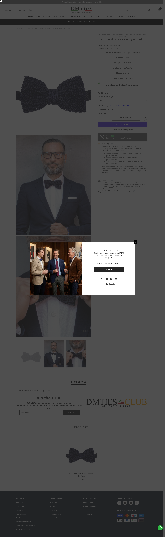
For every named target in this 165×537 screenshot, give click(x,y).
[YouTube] (116, 278)
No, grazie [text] (110, 284)
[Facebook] (101, 278)
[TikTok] (111, 278)
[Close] (135, 242)
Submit (109, 269)
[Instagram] (106, 278)
